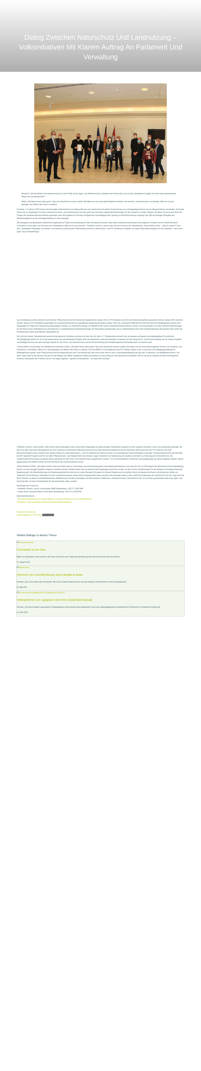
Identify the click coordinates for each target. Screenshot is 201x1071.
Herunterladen (48, 515)
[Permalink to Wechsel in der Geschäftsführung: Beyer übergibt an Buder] (23, 567)
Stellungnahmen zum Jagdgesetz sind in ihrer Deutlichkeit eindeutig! (54, 599)
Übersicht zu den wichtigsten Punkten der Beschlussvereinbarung (44, 502)
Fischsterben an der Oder (31, 549)
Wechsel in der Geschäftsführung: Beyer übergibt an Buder (50, 574)
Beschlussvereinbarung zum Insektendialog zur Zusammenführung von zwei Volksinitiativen (55, 499)
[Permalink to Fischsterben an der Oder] (25, 542)
